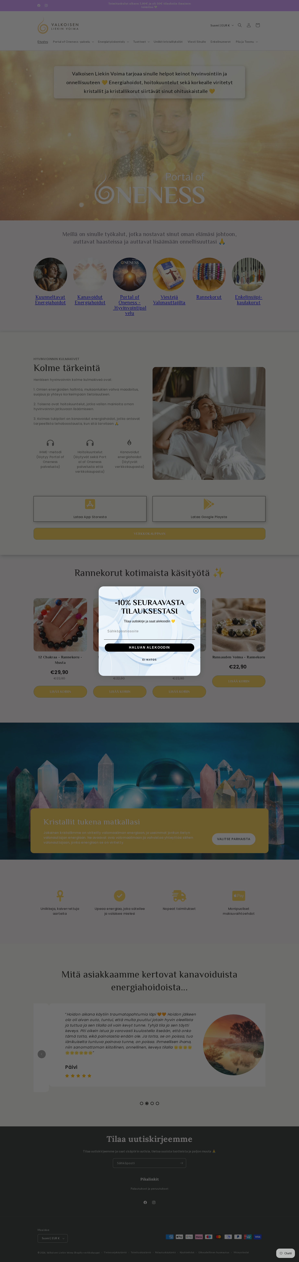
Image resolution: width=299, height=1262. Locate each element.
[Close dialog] (195, 590)
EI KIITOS (149, 659)
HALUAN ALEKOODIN (149, 647)
